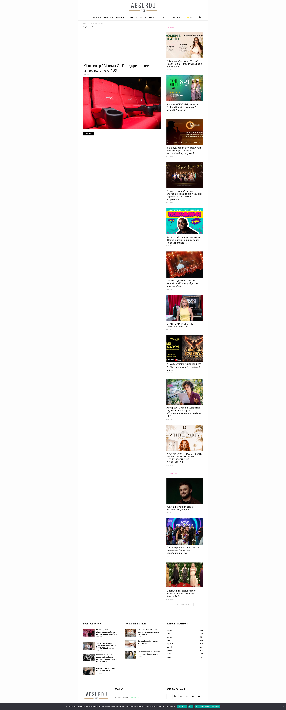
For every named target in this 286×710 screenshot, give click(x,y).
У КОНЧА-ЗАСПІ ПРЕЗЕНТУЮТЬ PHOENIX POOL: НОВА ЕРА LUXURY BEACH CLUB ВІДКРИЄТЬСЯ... (184, 458)
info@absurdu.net (135, 697)
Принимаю (182, 706)
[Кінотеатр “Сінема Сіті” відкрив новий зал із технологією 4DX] (122, 103)
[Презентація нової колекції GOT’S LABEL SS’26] (89, 671)
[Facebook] (168, 696)
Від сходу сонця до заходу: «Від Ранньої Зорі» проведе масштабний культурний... (184, 150)
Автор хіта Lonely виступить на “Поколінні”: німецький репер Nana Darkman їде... (183, 240)
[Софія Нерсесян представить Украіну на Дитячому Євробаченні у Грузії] (184, 531)
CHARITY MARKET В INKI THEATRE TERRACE (179, 325)
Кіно (142, 17)
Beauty (132, 17)
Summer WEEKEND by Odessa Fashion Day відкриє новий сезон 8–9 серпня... (182, 107)
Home (85, 23)
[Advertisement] (122, 46)
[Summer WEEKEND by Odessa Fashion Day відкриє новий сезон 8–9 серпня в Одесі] (184, 88)
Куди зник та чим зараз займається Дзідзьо (179, 508)
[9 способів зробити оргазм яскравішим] (130, 644)
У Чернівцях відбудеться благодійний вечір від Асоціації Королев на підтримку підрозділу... (184, 195)
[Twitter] (193, 696)
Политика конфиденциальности (207, 706)
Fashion (107, 17)
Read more (88, 133)
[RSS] (187, 696)
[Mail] (181, 696)
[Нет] (283, 707)
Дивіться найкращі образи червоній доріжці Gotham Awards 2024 (181, 593)
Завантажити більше (184, 604)
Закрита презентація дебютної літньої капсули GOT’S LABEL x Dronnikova (106, 646)
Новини (96, 17)
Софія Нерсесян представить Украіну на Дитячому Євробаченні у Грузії (182, 550)
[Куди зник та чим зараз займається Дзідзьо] (184, 491)
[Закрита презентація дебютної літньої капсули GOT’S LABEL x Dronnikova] (89, 646)
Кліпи (151, 17)
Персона (120, 17)
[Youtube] (199, 696)
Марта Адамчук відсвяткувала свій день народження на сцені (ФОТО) (107, 632)
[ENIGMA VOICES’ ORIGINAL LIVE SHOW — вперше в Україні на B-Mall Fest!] (184, 348)
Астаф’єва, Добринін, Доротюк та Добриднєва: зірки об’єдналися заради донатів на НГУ (183, 411)
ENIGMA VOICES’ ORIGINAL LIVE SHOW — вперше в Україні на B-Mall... (183, 367)
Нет (190, 706)
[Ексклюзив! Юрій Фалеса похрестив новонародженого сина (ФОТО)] (130, 633)
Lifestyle (163, 17)
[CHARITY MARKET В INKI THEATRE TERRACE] (184, 308)
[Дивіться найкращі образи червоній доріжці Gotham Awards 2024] (184, 575)
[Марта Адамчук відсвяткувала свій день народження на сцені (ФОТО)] (89, 633)
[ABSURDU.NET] (143, 7)
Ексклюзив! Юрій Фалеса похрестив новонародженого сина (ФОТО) (149, 632)
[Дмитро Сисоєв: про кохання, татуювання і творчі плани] (130, 655)
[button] (200, 17)
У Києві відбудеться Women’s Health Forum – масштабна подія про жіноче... (184, 64)
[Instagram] (174, 696)
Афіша (175, 17)
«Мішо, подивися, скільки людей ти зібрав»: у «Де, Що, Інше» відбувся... (182, 283)
